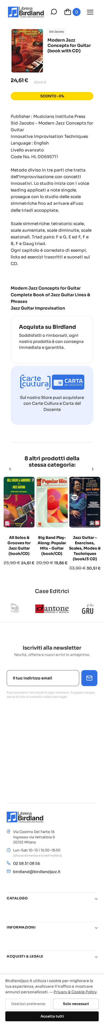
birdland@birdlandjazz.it (37, 871)
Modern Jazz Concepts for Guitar (46, 288)
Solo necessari (76, 1004)
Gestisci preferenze (28, 1004)
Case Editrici (52, 591)
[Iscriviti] (89, 678)
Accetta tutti (52, 1016)
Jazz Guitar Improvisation (38, 308)
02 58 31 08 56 (26, 863)
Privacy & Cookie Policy (75, 992)
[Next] (93, 469)
